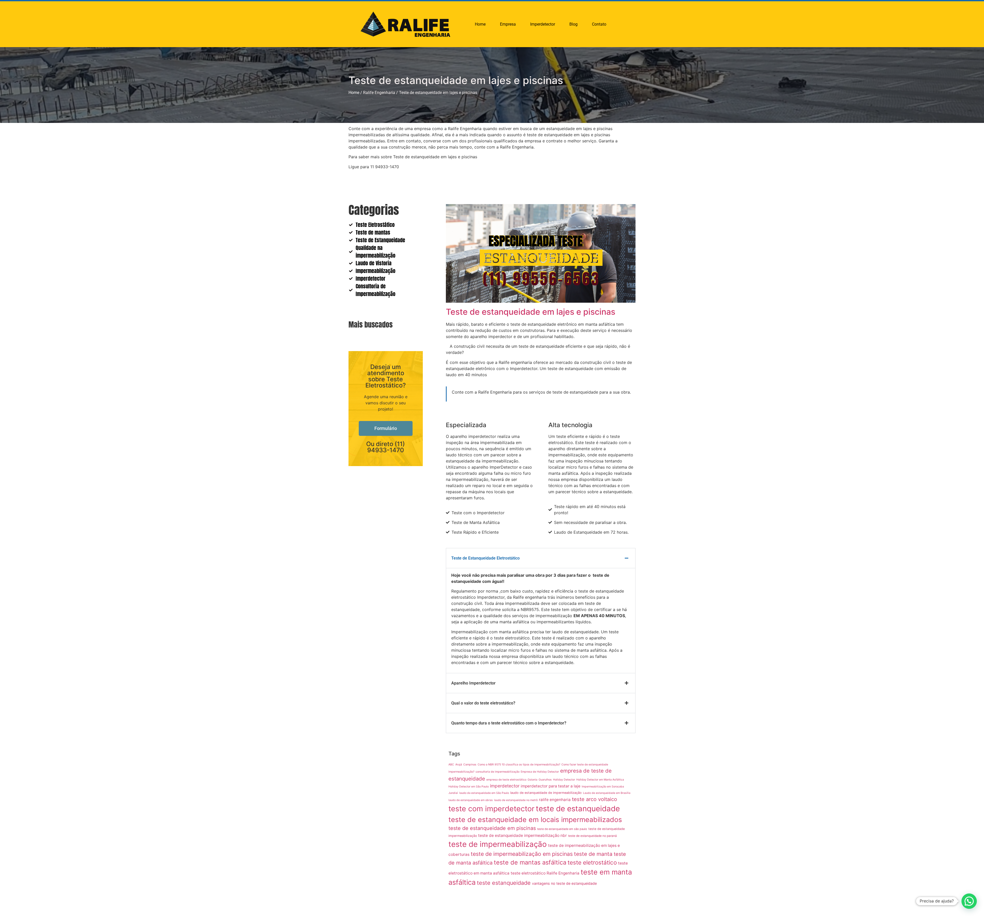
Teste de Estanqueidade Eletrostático (485, 558)
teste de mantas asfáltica (530, 862)
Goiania (532, 779)
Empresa (508, 24)
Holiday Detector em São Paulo (468, 786)
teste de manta (593, 854)
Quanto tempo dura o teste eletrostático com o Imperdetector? (508, 723)
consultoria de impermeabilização (497, 771)
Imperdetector (542, 24)
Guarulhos (545, 779)
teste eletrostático (592, 862)
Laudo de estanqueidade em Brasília (606, 793)
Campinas (469, 764)
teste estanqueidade (504, 882)
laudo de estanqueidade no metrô (516, 800)
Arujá (458, 764)
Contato (599, 24)
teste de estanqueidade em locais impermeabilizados (535, 819)
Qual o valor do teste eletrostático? (483, 703)
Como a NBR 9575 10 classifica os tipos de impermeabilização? (519, 764)
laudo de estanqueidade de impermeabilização (546, 793)
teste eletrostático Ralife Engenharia (545, 873)
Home (480, 24)
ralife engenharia (555, 799)
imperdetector (504, 785)
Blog (573, 24)
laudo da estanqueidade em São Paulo (484, 793)
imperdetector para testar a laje (550, 786)
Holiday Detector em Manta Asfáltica (600, 779)
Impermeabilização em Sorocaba (603, 786)
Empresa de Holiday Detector (540, 771)
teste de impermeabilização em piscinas (522, 853)
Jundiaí (453, 793)
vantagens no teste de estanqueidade (564, 883)
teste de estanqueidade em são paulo (562, 829)
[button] (540, 558)
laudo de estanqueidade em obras (470, 800)
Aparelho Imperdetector (473, 683)
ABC (451, 764)
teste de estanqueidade (578, 808)
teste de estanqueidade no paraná (592, 836)
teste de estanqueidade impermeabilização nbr (522, 835)
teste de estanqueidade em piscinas (492, 828)
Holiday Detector (564, 779)
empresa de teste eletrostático (506, 779)
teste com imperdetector (491, 808)
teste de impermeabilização (497, 844)
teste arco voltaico (594, 799)
